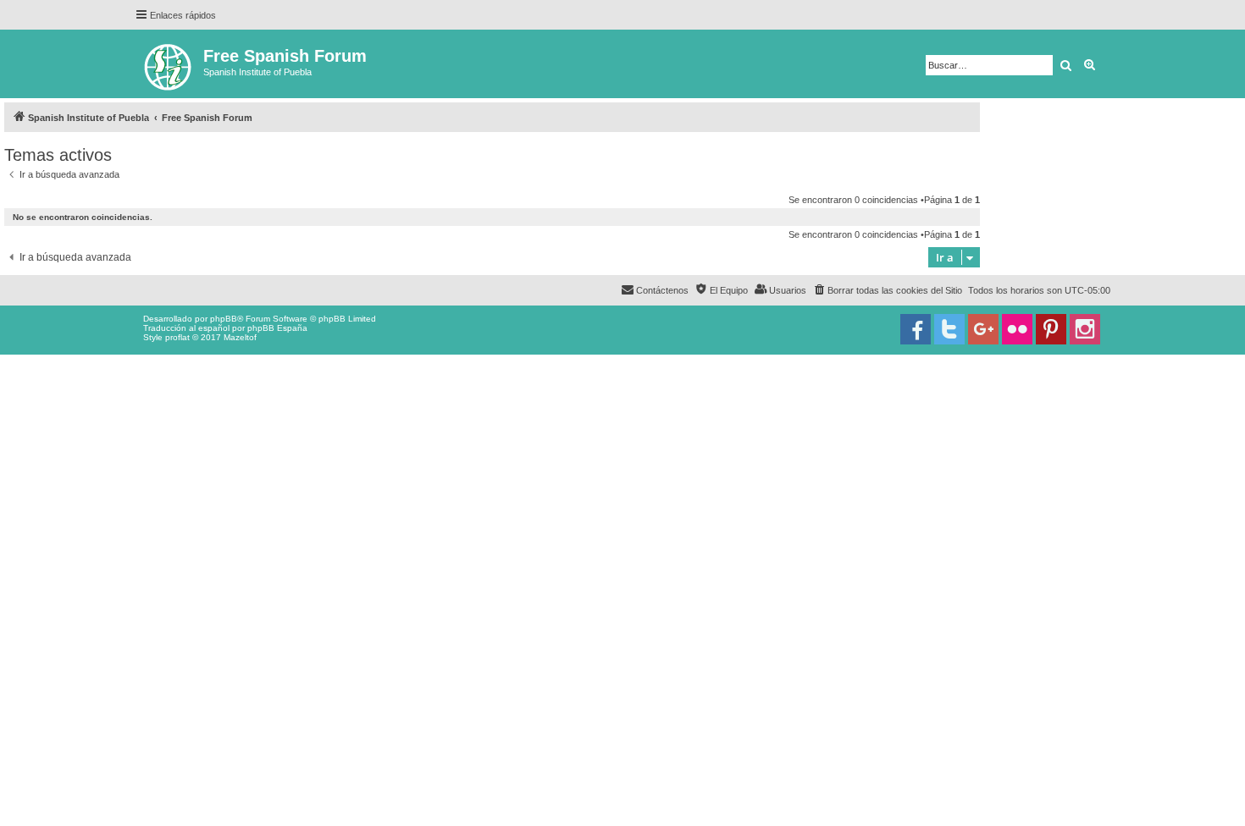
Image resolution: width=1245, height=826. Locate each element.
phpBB (223, 318)
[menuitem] (887, 290)
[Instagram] (1085, 329)
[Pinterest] (1051, 329)
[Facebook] (915, 329)
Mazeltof (240, 337)
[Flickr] (1017, 329)
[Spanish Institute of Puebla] (169, 64)
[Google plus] (983, 329)
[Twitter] (949, 329)
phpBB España (277, 328)
